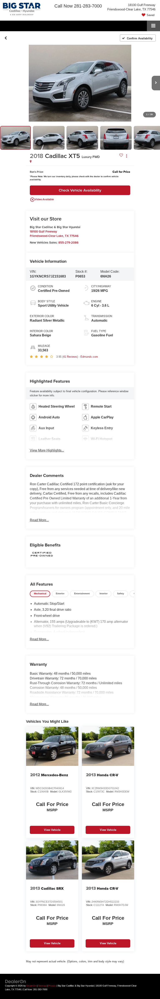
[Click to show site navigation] (153, 26)
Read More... (39, 520)
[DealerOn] (15, 981)
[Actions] (126, 156)
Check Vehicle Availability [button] (80, 190)
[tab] (40, 594)
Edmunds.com (89, 356)
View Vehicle (52, 829)
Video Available (42, 199)
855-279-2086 (68, 242)
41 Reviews (70, 356)
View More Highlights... (47, 450)
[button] (5, 38)
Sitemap (42, 985)
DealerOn (31, 985)
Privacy (52, 985)
